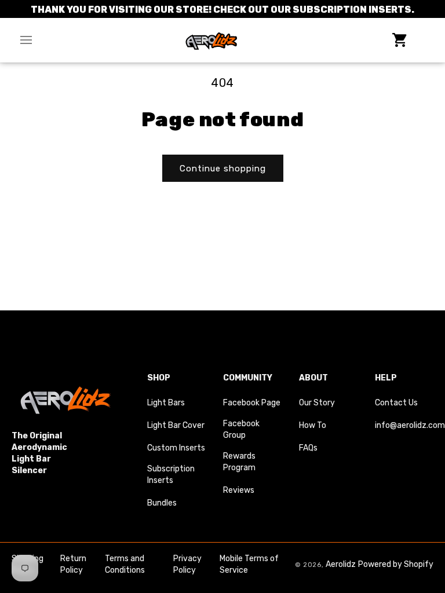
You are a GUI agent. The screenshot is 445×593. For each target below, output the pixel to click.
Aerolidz (341, 564)
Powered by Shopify (395, 564)
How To (312, 425)
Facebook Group (241, 429)
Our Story (317, 403)
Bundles (162, 503)
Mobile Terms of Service (249, 564)
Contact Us (396, 403)
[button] (26, 40)
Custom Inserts (176, 448)
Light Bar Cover (176, 425)
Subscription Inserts (171, 474)
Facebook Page (251, 403)
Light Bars (166, 403)
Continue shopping (223, 168)
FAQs (308, 448)
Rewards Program (239, 462)
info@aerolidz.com (410, 425)
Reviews (238, 490)
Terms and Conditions (125, 564)
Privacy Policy (187, 564)
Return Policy (73, 564)
